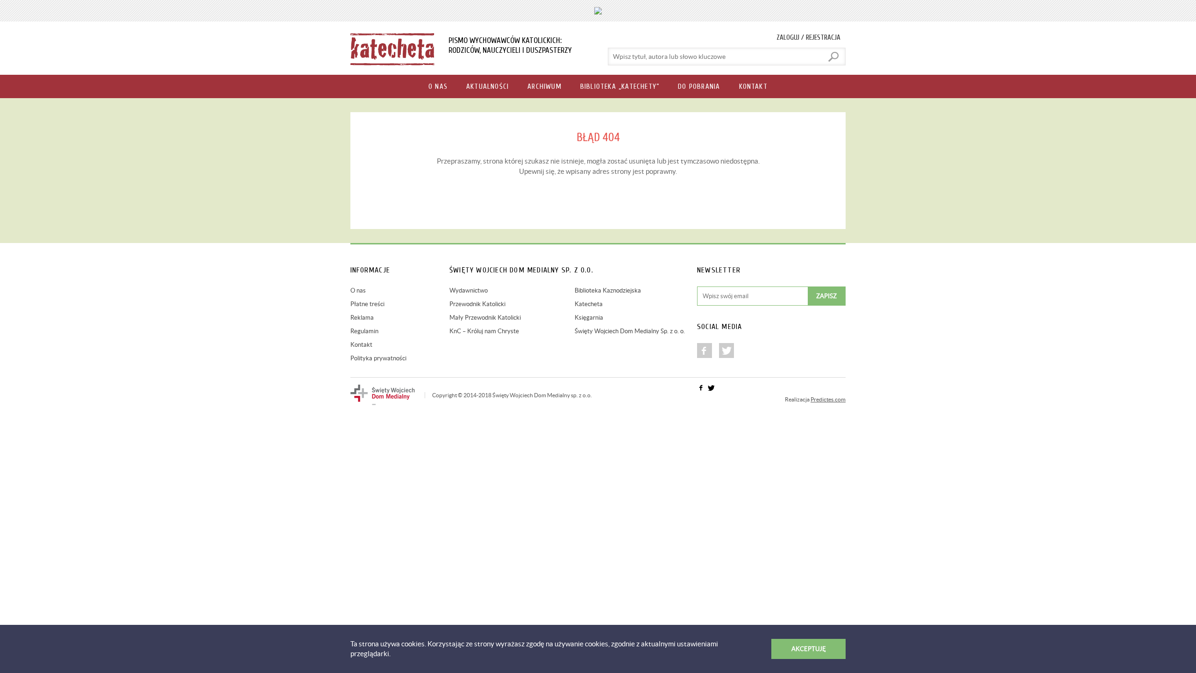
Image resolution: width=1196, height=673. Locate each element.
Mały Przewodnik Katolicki (485, 317)
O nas (358, 290)
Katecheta (589, 304)
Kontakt (361, 344)
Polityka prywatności (378, 358)
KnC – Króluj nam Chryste (484, 331)
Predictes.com (828, 399)
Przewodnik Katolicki (477, 304)
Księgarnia (589, 317)
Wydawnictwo (468, 290)
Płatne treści (367, 304)
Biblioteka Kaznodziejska (608, 290)
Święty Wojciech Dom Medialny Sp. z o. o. (630, 331)
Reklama (362, 317)
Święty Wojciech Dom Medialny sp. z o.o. (542, 395)
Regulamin (364, 331)
